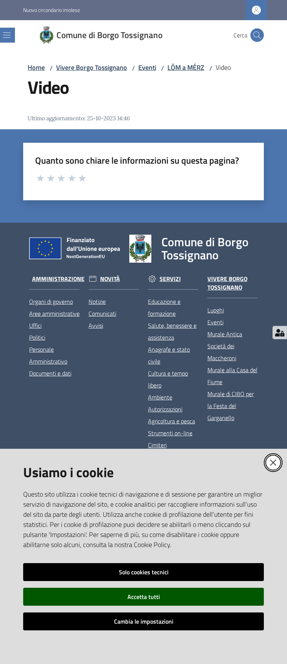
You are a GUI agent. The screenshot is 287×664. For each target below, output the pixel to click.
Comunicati (102, 313)
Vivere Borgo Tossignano (91, 67)
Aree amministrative (54, 313)
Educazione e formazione (164, 307)
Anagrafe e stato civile (169, 355)
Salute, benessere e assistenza (172, 331)
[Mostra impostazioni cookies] (279, 332)
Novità (110, 279)
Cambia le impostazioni (143, 621)
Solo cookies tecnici (144, 572)
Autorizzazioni (165, 409)
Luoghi (215, 310)
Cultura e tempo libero (168, 379)
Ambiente (160, 397)
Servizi (170, 279)
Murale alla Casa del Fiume (232, 375)
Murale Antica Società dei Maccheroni (224, 346)
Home (36, 67)
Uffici (35, 325)
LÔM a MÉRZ (185, 67)
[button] (257, 35)
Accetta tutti (143, 596)
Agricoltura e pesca (171, 421)
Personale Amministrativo (48, 355)
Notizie (97, 301)
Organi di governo (51, 301)
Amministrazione (58, 279)
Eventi (147, 67)
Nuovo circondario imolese (51, 10)
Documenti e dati (50, 373)
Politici (37, 337)
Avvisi (96, 325)
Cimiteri (157, 445)
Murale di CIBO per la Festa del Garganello (230, 405)
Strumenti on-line (170, 433)
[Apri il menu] (6, 35)
